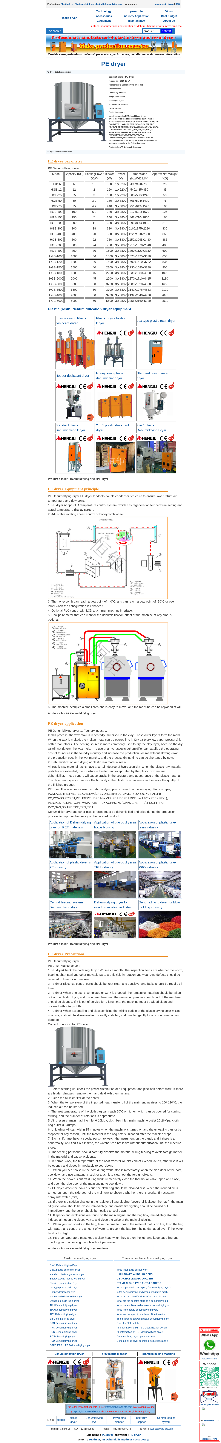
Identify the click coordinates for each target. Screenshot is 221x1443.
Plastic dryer (67, 4)
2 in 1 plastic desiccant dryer (65, 1270)
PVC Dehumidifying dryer (63, 1327)
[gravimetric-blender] (114, 1402)
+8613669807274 (209, 1359)
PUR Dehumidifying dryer (63, 1332)
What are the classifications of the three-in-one (141, 1296)
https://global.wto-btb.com (118, 1407)
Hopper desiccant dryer (72, 376)
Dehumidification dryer (69, 1353)
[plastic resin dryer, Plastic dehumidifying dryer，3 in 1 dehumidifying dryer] (69, 1402)
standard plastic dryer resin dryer (67, 1274)
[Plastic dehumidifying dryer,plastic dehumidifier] (70, 858)
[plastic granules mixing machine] (159, 1402)
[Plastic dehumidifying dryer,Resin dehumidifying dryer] (115, 898)
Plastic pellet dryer (84, 4)
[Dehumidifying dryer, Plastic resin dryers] (115, 858)
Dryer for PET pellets (128, 1323)
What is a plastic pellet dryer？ (133, 1270)
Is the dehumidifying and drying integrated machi (142, 1292)
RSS (177, 4)
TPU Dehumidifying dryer (63, 1305)
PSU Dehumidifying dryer (63, 1341)
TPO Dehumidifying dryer (63, 1309)
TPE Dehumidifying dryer (63, 1314)
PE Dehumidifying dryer (116, 1439)
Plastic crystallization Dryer (64, 1283)
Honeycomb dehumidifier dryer (66, 1296)
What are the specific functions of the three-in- (141, 1314)
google (61, 1419)
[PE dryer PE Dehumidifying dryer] (77, 141)
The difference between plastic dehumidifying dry (143, 1319)
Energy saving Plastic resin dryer (67, 1278)
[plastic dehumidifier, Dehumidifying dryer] (70, 938)
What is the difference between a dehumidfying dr (143, 1305)
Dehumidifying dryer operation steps (136, 1336)
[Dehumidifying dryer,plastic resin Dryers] (160, 938)
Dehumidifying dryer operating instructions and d (142, 1341)
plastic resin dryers (164, 4)
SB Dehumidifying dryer (62, 1319)
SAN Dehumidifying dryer (63, 1323)
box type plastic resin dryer (156, 321)
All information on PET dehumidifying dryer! (140, 1332)
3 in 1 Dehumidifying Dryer (64, 1265)
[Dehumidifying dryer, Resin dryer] (160, 858)
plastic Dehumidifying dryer (109, 4)
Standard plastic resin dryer (64, 1301)
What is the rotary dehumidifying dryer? (137, 1309)
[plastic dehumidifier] (70, 898)
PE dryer (113, 64)
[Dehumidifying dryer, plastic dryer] (115, 938)
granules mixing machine (158, 1353)
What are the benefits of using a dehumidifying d (142, 1301)
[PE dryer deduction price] (209, 1403)
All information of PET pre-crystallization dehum (142, 1327)
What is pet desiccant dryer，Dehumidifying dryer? (144, 1287)
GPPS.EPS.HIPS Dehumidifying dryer (70, 1345)
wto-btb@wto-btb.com (161, 1429)
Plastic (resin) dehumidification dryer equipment (89, 309)
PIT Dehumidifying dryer (63, 1336)
